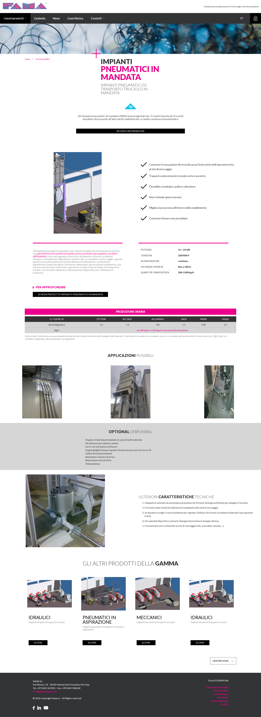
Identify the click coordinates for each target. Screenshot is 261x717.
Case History (75, 18)
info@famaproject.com (45, 691)
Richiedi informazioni (130, 131)
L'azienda (39, 18)
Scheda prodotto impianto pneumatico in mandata (70, 294)
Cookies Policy (220, 694)
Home (27, 59)
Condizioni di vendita (217, 687)
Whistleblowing (219, 701)
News (56, 18)
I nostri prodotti (15, 18)
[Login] (255, 18)
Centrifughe (221, 660)
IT (243, 18)
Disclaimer (222, 697)
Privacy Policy (221, 690)
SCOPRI (38, 642)
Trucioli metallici (42, 59)
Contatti (98, 18)
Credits (224, 704)
